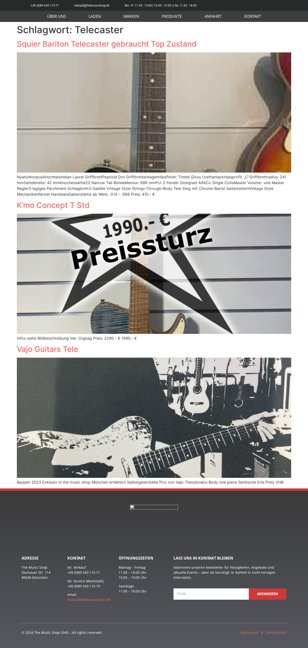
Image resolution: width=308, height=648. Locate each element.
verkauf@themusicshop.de (88, 599)
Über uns (56, 16)
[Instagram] (275, 5)
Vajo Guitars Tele (47, 349)
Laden (95, 16)
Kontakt (252, 16)
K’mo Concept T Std (53, 205)
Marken (131, 16)
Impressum (249, 632)
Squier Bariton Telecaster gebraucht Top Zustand (107, 44)
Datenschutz (276, 632)
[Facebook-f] (285, 5)
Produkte (172, 16)
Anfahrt (213, 16)
